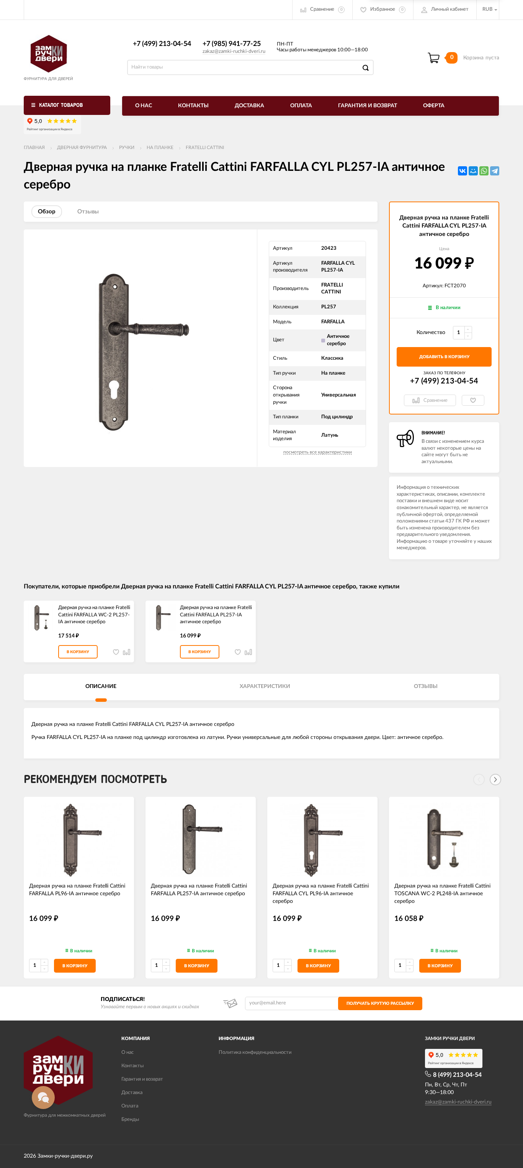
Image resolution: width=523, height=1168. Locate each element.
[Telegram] (494, 170)
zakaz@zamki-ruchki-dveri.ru (234, 51)
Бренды (130, 1119)
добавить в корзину (444, 357)
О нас (143, 105)
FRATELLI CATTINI (205, 147)
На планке (160, 147)
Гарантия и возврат (367, 105)
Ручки (126, 147)
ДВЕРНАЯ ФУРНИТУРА (82, 147)
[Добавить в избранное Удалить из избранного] (473, 400)
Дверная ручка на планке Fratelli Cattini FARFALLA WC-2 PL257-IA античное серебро (94, 614)
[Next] (495, 779)
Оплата (301, 105)
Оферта (434, 105)
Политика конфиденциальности (255, 1052)
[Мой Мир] (473, 170)
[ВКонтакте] (462, 170)
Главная (34, 147)
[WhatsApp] (484, 170)
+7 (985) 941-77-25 (232, 44)
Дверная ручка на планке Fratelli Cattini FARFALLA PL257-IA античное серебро (216, 614)
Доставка (249, 105)
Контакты (193, 105)
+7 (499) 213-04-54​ (162, 44)
